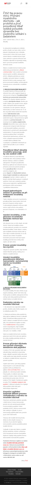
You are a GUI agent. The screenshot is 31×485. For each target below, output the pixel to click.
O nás (19, 470)
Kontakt (18, 474)
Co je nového (19, 472)
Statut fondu (12, 470)
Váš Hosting (23, 482)
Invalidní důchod (10, 324)
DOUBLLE (9, 482)
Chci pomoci (9, 472)
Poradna (11, 474)
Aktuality (5, 41)
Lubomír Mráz (11, 39)
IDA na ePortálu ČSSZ (14, 370)
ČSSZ (26, 460)
